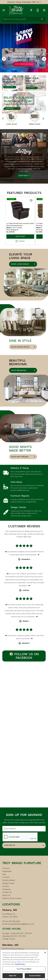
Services (5, 886)
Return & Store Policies (11, 898)
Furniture (6, 868)
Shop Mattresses (20, 457)
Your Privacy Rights (24, 969)
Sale (4, 874)
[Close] (45, 952)
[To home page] (16, 10)
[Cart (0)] (44, 10)
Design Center (8, 883)
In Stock (5, 877)
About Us (6, 895)
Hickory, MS (9, 909)
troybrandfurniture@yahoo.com (21, 924)
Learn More (9, 87)
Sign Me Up (9, 845)
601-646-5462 (14, 921)
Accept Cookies (35, 975)
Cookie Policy (20, 964)
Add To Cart (20, 236)
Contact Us (7, 892)
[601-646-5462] (38, 10)
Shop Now (31, 88)
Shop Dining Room (20, 347)
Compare (22, 241)
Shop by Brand (8, 880)
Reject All (12, 975)
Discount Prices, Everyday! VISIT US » (24, 2)
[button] (4, 10)
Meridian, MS (10, 944)
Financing (6, 889)
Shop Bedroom (18, 370)
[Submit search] (42, 19)
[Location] (31, 10)
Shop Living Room (20, 264)
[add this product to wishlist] (31, 200)
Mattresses (7, 871)
